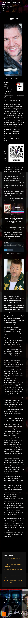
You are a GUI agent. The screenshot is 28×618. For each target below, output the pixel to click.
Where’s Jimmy (8, 602)
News (23, 602)
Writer (23, 599)
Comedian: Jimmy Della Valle (18, 613)
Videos (5, 606)
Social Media (16, 602)
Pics (10, 606)
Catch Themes (18, 615)
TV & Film (8, 599)
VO (19, 599)
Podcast (22, 606)
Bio (3, 599)
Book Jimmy (15, 606)
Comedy (15, 599)
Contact (14, 609)
